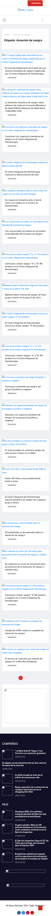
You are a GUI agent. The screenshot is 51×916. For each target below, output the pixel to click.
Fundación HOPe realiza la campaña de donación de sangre (24, 632)
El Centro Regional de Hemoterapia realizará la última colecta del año (22, 173)
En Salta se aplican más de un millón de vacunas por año (29, 776)
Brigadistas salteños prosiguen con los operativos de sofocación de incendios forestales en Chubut (31, 856)
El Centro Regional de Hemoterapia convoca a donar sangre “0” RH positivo (24, 324)
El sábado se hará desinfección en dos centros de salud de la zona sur (24, 764)
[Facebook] (19, 913)
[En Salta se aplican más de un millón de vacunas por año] (7, 778)
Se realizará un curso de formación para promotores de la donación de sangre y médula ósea (25, 566)
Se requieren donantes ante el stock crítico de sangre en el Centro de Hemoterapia (23, 202)
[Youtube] (32, 913)
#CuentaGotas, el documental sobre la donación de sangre (24, 534)
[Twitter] (23, 913)
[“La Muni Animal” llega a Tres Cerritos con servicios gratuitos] (7, 754)
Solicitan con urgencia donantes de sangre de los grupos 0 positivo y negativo (23, 417)
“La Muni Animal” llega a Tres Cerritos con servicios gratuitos (30, 752)
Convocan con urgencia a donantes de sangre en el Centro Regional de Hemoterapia (24, 139)
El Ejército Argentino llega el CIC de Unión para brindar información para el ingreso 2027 (31, 843)
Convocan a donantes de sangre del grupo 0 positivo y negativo (23, 388)
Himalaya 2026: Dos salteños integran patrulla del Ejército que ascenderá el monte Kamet (30, 814)
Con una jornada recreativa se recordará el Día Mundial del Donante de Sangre (25, 233)
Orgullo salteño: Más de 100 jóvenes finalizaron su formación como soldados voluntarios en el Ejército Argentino (30, 829)
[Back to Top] (40, 908)
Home (6, 35)
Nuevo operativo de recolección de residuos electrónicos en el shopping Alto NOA (31, 790)
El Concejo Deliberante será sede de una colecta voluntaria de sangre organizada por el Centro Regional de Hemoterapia (25, 70)
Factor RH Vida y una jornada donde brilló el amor (23, 480)
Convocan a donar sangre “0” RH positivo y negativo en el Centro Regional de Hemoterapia (25, 597)
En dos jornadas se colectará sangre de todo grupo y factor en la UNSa (25, 452)
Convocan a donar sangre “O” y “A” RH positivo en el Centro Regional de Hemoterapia (24, 358)
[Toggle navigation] (4, 20)
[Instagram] (28, 913)
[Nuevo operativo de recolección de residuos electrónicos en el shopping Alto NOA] (7, 790)
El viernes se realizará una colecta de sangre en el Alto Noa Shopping (23, 660)
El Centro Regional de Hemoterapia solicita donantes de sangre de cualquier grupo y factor (25, 499)
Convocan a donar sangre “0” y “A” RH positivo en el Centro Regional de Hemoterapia (23, 266)
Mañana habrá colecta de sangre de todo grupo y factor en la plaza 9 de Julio (25, 296)
